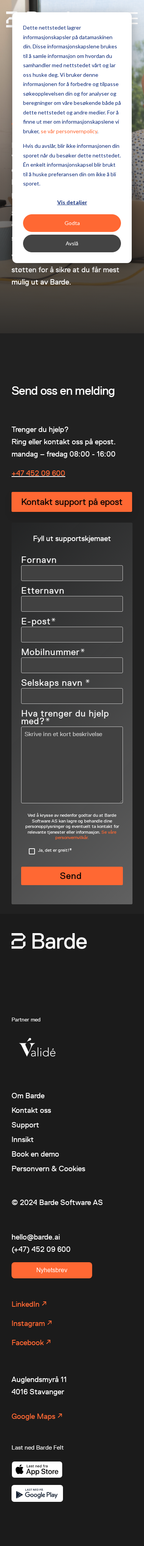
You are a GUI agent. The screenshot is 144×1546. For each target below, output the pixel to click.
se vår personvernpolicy (69, 131)
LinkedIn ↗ (29, 1304)
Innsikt (23, 1139)
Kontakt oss (31, 1110)
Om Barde (28, 1095)
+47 (19, 473)
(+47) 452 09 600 (41, 1249)
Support (25, 1125)
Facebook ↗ (31, 1342)
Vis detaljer (72, 202)
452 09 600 (45, 473)
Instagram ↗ (32, 1323)
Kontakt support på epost (71, 502)
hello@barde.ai (36, 1237)
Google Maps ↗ (37, 1416)
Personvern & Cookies (48, 1168)
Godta (72, 223)
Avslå (72, 243)
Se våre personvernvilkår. (85, 834)
